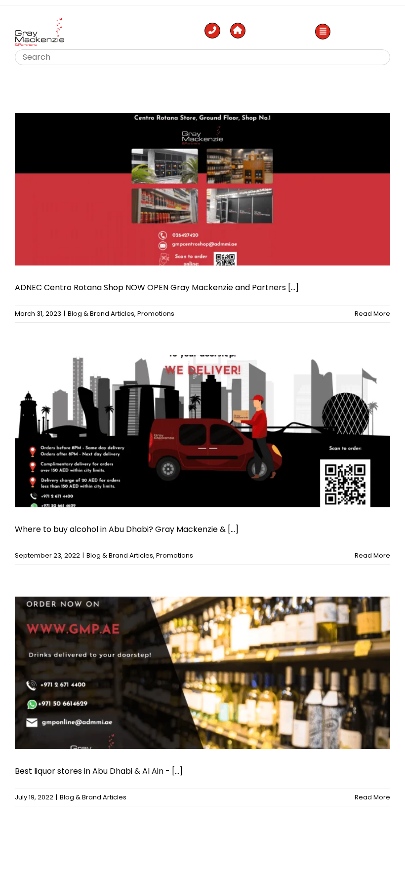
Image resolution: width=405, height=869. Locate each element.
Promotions (155, 313)
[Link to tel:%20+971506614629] (212, 30)
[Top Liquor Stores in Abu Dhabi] (39, 21)
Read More (372, 313)
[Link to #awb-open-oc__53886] (323, 31)
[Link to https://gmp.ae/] (238, 30)
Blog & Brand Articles (101, 313)
